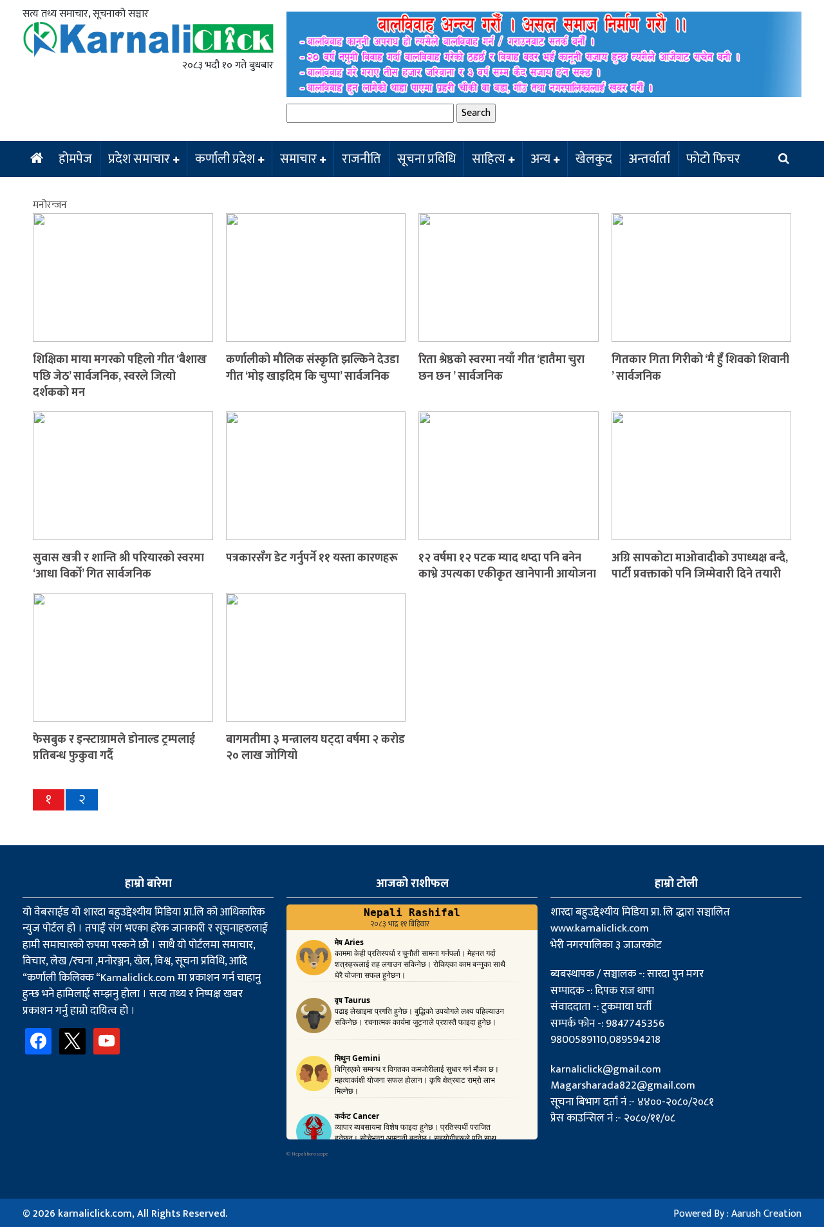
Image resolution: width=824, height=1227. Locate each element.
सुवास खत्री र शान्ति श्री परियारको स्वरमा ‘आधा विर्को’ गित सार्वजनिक (118, 566)
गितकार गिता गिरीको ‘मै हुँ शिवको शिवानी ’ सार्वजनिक (700, 368)
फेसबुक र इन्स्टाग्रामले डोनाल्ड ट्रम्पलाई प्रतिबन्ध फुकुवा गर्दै (114, 747)
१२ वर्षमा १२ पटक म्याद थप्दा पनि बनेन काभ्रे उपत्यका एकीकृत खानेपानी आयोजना (507, 566)
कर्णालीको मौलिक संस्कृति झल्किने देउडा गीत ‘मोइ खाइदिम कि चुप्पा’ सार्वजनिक (312, 368)
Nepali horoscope (310, 1154)
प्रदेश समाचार (139, 159)
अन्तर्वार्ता (649, 159)
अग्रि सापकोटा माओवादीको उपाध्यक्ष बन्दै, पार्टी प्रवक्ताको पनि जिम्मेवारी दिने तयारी (700, 566)
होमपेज (75, 159)
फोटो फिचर (713, 159)
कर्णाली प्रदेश (225, 159)
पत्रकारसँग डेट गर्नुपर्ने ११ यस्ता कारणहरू (312, 558)
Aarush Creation (766, 1213)
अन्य (540, 159)
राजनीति (361, 159)
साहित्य (488, 159)
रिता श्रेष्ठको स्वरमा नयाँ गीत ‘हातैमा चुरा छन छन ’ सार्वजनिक (501, 368)
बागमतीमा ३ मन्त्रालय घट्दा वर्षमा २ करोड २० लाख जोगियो (315, 747)
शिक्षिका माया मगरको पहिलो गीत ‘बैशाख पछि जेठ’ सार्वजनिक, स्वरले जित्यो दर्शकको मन (120, 376)
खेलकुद (594, 159)
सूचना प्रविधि (426, 159)
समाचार (298, 159)
